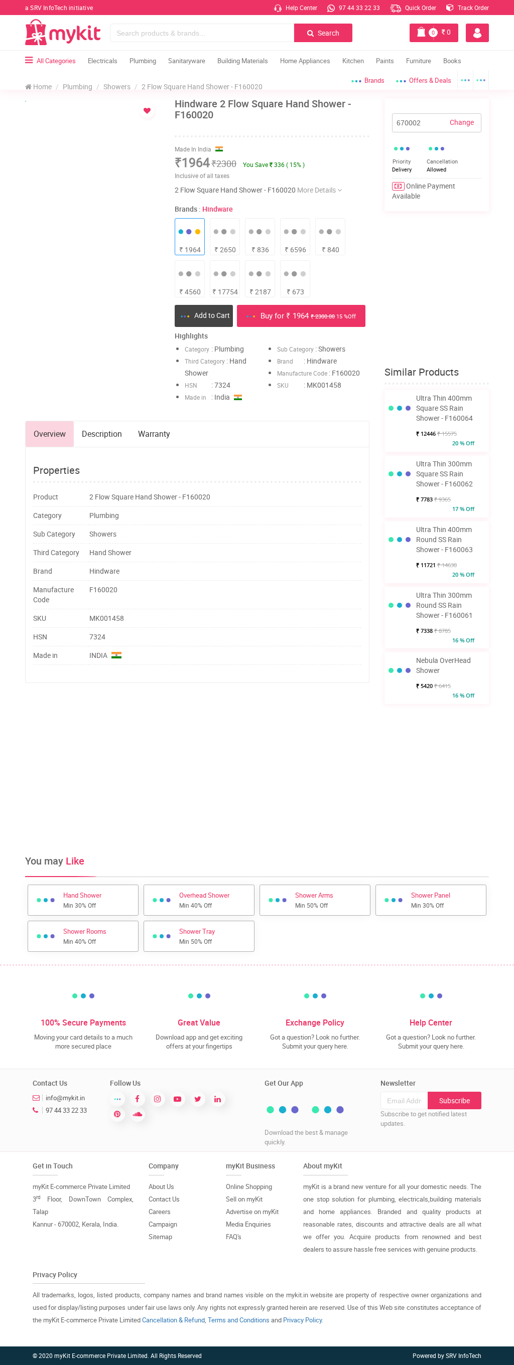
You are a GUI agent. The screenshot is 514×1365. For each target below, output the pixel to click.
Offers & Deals (430, 80)
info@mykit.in (65, 1097)
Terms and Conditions (239, 1319)
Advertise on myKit (252, 1211)
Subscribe (454, 1100)
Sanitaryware (186, 60)
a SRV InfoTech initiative (59, 8)
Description (102, 433)
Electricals (102, 60)
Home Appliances (305, 60)
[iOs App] (481, 80)
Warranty (154, 433)
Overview (50, 433)
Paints (385, 60)
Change (462, 122)
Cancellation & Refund (173, 1319)
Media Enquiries (248, 1224)
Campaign (163, 1224)
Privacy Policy (302, 1319)
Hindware (217, 209)
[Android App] (465, 80)
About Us (161, 1186)
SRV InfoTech (463, 1355)
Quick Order (420, 8)
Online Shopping (249, 1186)
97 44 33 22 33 (358, 8)
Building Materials (242, 60)
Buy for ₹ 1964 (307, 315)
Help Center (300, 8)
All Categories (56, 60)
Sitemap (160, 1236)
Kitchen (353, 60)
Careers (160, 1211)
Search (327, 33)
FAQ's (233, 1236)
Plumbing (143, 60)
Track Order (472, 8)
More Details (317, 190)
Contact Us (164, 1199)
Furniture (418, 60)
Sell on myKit (244, 1199)
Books (452, 60)
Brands (374, 80)
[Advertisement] (208, 723)
